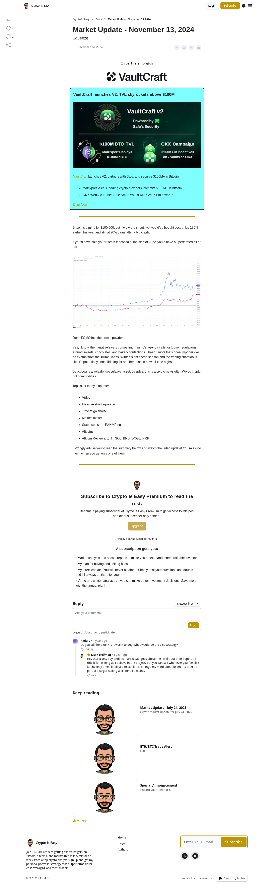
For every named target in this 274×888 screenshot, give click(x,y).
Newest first (185, 603)
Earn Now (80, 204)
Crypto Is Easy (81, 19)
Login (211, 5)
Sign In (153, 538)
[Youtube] (195, 856)
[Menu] (243, 5)
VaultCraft (80, 176)
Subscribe (230, 5)
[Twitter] (184, 856)
